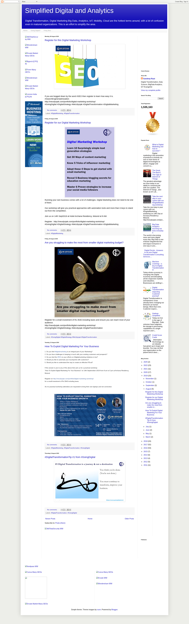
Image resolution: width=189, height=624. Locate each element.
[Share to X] (66, 110)
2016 (146, 448)
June (148, 430)
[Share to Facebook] (68, 110)
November (150, 379)
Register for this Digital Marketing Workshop (68, 40)
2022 (146, 365)
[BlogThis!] (64, 110)
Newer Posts (50, 519)
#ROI (59, 357)
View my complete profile (150, 90)
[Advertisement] (157, 52)
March (148, 437)
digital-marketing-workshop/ (73, 379)
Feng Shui (47, 30)
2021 (146, 369)
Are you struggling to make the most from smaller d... (153, 405)
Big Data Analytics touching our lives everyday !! (157, 229)
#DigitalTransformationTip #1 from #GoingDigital (70, 457)
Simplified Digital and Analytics (69, 10)
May (147, 433)
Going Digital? (35, 30)
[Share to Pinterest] (70, 110)
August (149, 389)
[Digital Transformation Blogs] (153, 135)
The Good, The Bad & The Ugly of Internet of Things (156, 174)
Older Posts (129, 519)
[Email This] (62, 110)
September (150, 385)
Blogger (114, 610)
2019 (146, 376)
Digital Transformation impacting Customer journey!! (158, 292)
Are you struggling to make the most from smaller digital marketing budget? (84, 242)
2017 (146, 445)
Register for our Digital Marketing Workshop (68, 122)
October (149, 382)
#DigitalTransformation (72, 113)
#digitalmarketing (61, 351)
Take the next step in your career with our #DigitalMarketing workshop (158, 200)
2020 (146, 372)
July (147, 427)
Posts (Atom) (60, 523)
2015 (146, 451)
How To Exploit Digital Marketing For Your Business (72, 346)
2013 (146, 458)
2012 (146, 462)
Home (25, 30)
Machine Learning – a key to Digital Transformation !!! (158, 266)
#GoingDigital (85, 448)
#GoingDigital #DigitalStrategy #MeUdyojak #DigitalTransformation (74, 337)
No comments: (52, 110)
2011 (146, 465)
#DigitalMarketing (57, 113)
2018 (146, 441)
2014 (146, 455)
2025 (146, 362)
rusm (99, 610)
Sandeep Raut (149, 79)
